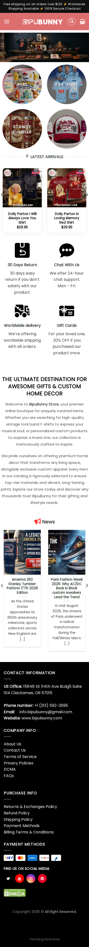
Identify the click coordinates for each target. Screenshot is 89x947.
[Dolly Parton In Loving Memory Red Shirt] (66, 187)
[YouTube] (19, 878)
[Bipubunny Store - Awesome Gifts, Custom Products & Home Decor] (43, 21)
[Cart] (82, 21)
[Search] (72, 21)
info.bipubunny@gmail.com (46, 712)
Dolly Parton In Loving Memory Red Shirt (66, 218)
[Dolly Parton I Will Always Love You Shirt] (22, 187)
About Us (12, 744)
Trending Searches (44, 939)
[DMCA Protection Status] (15, 892)
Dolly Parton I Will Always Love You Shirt (22, 218)
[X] (8, 878)
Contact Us (15, 750)
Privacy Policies (18, 763)
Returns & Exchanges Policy (30, 806)
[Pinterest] (42, 878)
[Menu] (7, 21)
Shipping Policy (18, 819)
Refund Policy (17, 813)
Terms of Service (20, 756)
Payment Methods (22, 826)
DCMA (10, 769)
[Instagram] (30, 878)
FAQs (9, 776)
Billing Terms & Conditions (29, 832)
